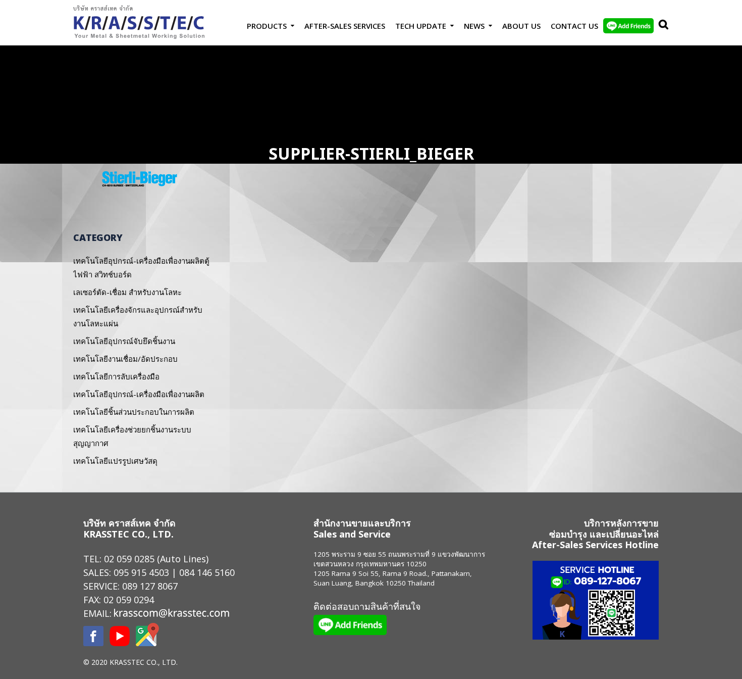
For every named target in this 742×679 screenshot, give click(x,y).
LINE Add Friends (628, 25)
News (474, 26)
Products (267, 26)
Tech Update (420, 26)
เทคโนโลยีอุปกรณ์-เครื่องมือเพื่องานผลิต (138, 394)
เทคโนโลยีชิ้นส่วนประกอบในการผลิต (133, 412)
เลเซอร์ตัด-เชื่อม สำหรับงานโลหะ (127, 292)
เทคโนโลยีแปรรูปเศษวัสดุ (115, 461)
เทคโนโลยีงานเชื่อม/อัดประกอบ (125, 359)
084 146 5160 (207, 572)
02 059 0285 (129, 559)
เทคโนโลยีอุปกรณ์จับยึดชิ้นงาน (124, 341)
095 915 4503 (141, 572)
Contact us (574, 26)
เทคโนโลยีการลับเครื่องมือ (116, 376)
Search (661, 25)
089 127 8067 (150, 586)
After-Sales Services (344, 26)
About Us (521, 26)
